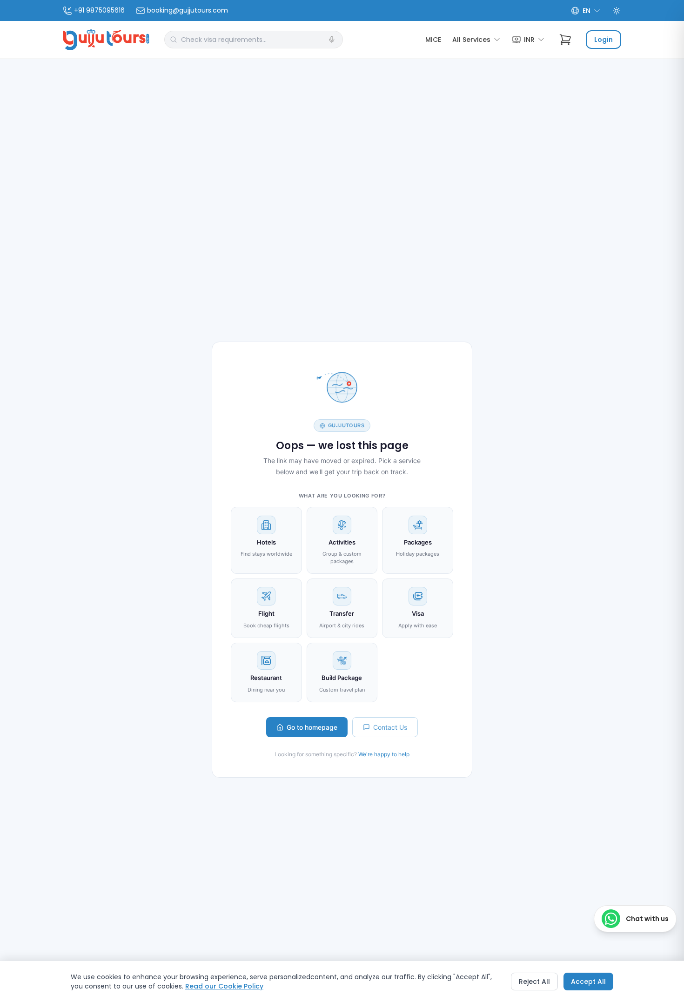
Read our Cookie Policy (224, 986)
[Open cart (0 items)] (565, 39)
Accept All (588, 981)
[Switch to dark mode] (616, 10)
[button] (331, 39)
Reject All (534, 981)
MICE (433, 39)
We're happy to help (383, 754)
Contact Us (390, 727)
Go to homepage (312, 727)
